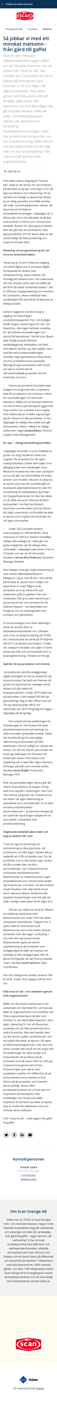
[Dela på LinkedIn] (22, 1135)
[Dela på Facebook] (14, 1135)
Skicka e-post (28, 1179)
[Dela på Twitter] (6, 1135)
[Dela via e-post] (30, 1135)
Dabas (40, 1388)
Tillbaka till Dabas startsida (19, 4)
